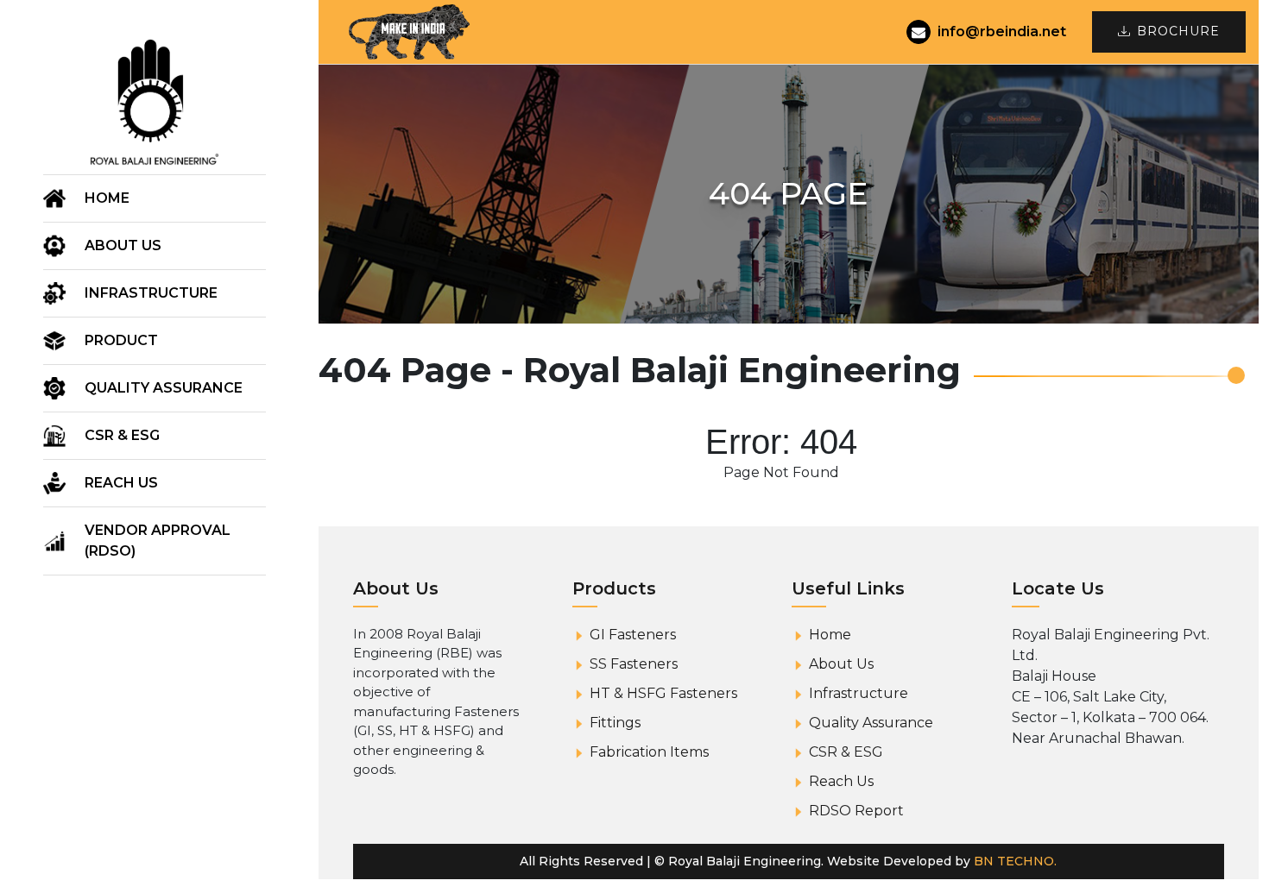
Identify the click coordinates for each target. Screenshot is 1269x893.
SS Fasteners (634, 664)
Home (107, 198)
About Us (841, 664)
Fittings (615, 722)
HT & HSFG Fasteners (663, 693)
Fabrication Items (649, 752)
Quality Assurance (164, 388)
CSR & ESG (122, 435)
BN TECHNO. (1015, 861)
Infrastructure (151, 293)
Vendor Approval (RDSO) (157, 540)
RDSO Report (856, 810)
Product (121, 340)
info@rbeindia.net (1002, 32)
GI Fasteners (633, 634)
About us (123, 245)
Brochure (1178, 31)
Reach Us (121, 483)
